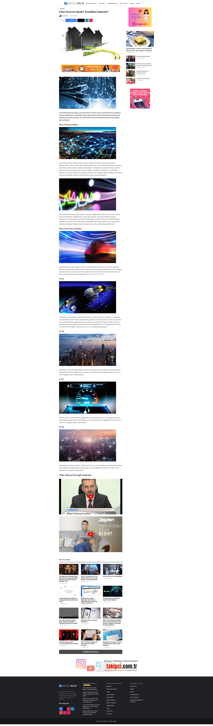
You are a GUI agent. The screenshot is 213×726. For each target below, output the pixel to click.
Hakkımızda (133, 686)
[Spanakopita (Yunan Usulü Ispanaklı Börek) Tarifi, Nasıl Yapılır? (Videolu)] (140, 39)
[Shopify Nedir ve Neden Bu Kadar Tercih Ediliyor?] (112, 591)
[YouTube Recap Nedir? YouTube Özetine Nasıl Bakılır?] (68, 634)
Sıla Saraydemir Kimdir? (143, 78)
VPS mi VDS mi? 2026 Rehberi (112, 576)
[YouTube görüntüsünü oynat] (90, 496)
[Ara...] (143, 3)
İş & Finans (109, 711)
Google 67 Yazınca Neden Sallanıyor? (89, 621)
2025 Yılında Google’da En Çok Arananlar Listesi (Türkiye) (89, 643)
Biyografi (102, 3)
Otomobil (108, 713)
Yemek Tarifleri (110, 694)
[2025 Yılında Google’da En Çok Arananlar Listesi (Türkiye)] (90, 634)
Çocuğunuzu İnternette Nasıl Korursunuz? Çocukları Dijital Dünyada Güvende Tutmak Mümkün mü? (68, 579)
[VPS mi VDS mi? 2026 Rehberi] (112, 569)
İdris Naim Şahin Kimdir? (143, 56)
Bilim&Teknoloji (112, 3)
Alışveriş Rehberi (91, 3)
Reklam (132, 691)
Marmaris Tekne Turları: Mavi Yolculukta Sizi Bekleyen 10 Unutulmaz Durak (90, 700)
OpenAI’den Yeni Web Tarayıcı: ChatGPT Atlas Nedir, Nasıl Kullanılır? (112, 643)
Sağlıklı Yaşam (110, 705)
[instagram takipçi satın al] (106, 664)
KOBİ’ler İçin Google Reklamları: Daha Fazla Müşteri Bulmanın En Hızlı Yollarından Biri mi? (89, 600)
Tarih (107, 708)
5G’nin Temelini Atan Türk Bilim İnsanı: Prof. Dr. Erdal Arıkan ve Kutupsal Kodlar (89, 578)
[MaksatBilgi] (74, 3)
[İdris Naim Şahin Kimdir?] (130, 59)
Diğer (137, 3)
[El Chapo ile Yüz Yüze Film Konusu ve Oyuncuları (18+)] (130, 66)
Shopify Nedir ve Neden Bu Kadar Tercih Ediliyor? (111, 599)
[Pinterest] (91, 20)
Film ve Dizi (123, 3)
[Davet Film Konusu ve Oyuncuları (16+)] (130, 73)
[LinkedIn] (87, 20)
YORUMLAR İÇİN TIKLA (91, 652)
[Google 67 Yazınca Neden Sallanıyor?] (90, 613)
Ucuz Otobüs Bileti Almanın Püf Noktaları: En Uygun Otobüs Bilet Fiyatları (91, 706)
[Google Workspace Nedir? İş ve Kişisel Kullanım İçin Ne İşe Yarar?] (68, 591)
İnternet (62, 8)
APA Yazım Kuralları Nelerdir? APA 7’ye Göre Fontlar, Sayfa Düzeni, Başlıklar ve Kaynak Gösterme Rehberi (112, 622)
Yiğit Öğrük (65, 15)
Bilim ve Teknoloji (111, 702)
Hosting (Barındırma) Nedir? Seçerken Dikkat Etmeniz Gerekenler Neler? (90, 712)
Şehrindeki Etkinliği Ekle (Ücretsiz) (136, 700)
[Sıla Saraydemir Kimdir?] (130, 81)
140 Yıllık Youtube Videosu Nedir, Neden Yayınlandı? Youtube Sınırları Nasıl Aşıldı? (68, 621)
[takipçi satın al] (90, 68)
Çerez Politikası (134, 697)
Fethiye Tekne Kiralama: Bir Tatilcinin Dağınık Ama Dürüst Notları (91, 694)
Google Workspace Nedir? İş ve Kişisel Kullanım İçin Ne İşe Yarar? (68, 599)
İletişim (132, 689)
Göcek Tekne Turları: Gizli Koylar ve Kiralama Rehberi (90, 688)
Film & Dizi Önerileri (111, 689)
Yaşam (132, 3)
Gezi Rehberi (109, 697)
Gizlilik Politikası (134, 694)
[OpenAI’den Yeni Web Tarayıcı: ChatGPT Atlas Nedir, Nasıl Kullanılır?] (112, 634)
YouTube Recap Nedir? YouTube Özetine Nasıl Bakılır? (68, 642)
